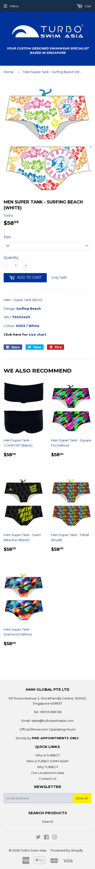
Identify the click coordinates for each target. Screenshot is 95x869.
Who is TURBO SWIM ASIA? (47, 761)
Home (9, 72)
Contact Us (47, 778)
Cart (87, 6)
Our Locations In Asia (47, 773)
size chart (37, 334)
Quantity (11, 257)
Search (47, 821)
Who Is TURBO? (47, 755)
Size (7, 237)
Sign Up (82, 798)
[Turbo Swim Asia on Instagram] (54, 838)
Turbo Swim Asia (33, 850)
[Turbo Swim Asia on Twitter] (38, 838)
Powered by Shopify (67, 850)
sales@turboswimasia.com (52, 721)
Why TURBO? (47, 767)
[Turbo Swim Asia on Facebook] (46, 838)
